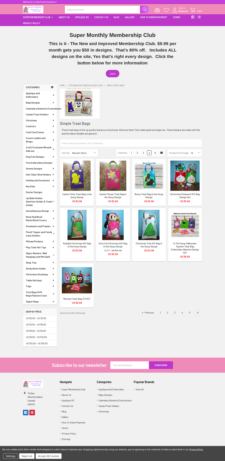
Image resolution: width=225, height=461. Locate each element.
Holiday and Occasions (38, 180)
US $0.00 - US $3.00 (36, 318)
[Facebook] (193, 17)
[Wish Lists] (167, 10)
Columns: (123, 152)
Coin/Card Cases (35, 132)
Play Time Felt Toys (36, 247)
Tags (28, 286)
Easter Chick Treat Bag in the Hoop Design (77, 196)
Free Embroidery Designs (39, 162)
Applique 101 (82, 17)
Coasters (31, 126)
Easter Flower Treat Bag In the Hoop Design (112, 196)
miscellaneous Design (37, 210)
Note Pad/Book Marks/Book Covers (36, 218)
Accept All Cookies (48, 456)
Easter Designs (34, 192)
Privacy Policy (31, 23)
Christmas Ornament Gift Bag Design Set (185, 196)
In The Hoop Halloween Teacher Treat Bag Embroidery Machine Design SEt (185, 248)
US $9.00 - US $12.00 (36, 337)
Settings (10, 456)
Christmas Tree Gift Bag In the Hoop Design (149, 245)
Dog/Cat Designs (35, 156)
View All (140, 389)
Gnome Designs (34, 168)
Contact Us (101, 17)
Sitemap (66, 439)
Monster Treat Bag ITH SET (77, 298)
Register (183, 11)
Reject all (27, 456)
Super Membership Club (36, 17)
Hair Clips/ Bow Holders (38, 174)
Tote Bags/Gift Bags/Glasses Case (36, 294)
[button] (112, 73)
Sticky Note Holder (36, 268)
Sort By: (66, 152)
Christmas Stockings (37, 274)
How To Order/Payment (153, 17)
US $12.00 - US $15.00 (37, 343)
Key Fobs (30, 186)
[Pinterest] (199, 17)
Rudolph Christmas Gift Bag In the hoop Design (77, 245)
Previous (149, 312)
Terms (176, 17)
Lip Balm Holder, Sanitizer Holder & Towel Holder (39, 201)
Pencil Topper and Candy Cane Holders (39, 234)
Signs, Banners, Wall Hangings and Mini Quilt (38, 255)
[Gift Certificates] (157, 10)
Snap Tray (31, 262)
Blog (116, 17)
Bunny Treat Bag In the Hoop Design (149, 196)
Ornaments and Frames (38, 226)
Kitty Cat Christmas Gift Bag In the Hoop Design (113, 245)
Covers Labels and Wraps (35, 140)
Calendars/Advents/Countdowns (41, 108)
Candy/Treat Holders (37, 114)
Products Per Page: (179, 152)
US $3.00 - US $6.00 (36, 324)
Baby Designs (33, 102)
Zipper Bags (32, 301)
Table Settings (34, 280)
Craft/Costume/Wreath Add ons (39, 149)
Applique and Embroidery (33, 95)
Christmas (31, 120)
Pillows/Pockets (34, 241)
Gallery (130, 17)
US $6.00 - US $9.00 (36, 330)
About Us (64, 17)
